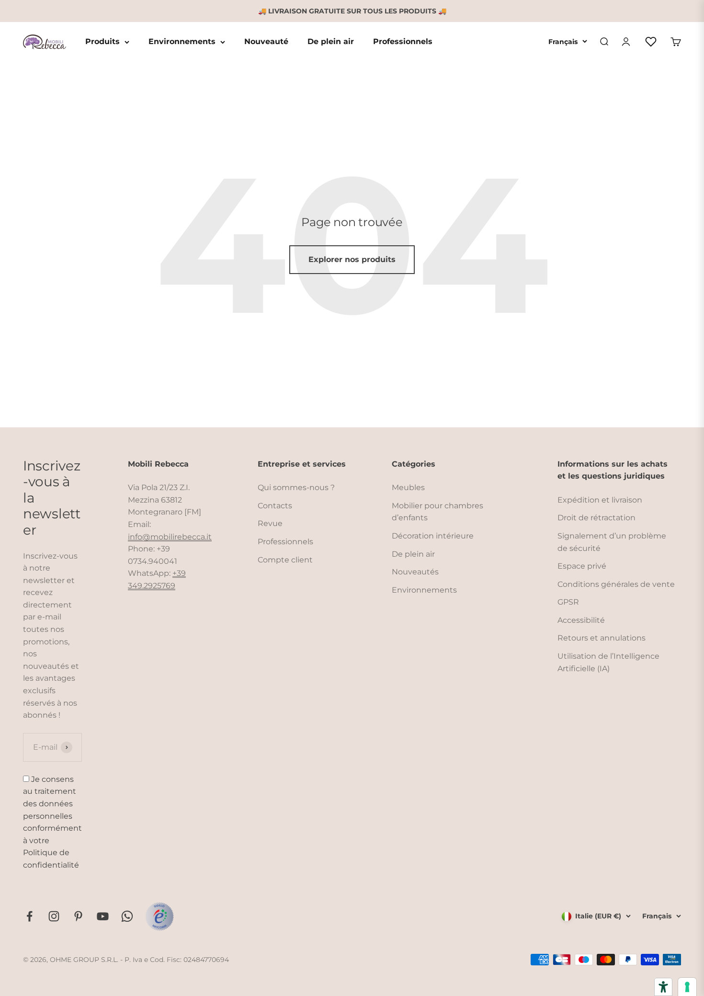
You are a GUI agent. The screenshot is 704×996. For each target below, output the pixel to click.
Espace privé (581, 566)
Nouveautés (415, 571)
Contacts (275, 505)
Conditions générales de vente (616, 584)
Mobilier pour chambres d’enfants (437, 512)
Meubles (408, 487)
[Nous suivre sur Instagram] (53, 916)
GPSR (568, 602)
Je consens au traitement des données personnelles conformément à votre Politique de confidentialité (52, 822)
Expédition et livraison (599, 499)
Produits (102, 41)
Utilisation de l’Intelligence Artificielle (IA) (608, 662)
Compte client (285, 559)
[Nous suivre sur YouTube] (102, 916)
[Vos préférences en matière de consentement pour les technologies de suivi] (687, 987)
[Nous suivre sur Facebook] (29, 916)
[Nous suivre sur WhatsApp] (127, 916)
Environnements (182, 41)
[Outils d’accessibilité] (663, 987)
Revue (270, 523)
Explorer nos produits (352, 259)
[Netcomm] (159, 916)
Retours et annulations (601, 637)
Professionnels (402, 41)
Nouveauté (266, 41)
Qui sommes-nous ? (296, 487)
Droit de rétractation (596, 517)
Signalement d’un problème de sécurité (611, 542)
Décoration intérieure (433, 535)
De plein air (330, 41)
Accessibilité (581, 620)
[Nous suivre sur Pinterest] (78, 916)
